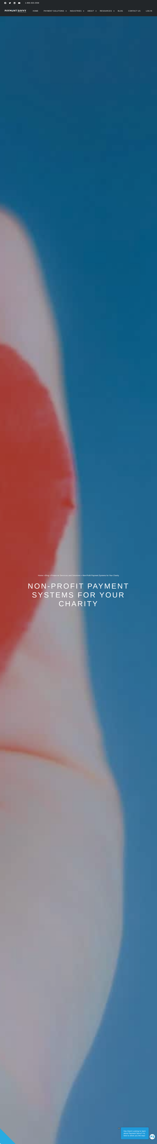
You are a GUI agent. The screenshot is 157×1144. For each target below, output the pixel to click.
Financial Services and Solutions (66, 575)
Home (40, 575)
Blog (47, 575)
